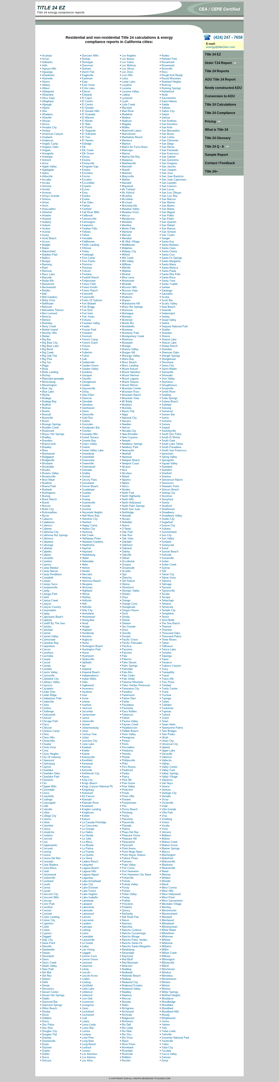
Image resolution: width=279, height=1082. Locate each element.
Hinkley (86, 597)
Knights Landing (91, 809)
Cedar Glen (48, 691)
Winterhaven (169, 978)
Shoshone (167, 362)
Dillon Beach (49, 1008)
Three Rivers (169, 639)
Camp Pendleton (52, 574)
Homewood (88, 616)
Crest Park (48, 903)
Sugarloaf (167, 522)
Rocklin (126, 1060)
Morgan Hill (128, 352)
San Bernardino (171, 130)
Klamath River (90, 802)
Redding (126, 969)
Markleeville (129, 163)
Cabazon (47, 518)
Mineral (126, 274)
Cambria (47, 561)
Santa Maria (169, 264)
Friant (85, 349)
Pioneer (126, 799)
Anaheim (47, 137)
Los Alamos (89, 1057)
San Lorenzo (169, 186)
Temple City (169, 610)
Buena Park (49, 486)
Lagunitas (87, 877)
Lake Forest (89, 890)
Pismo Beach (130, 809)
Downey (46, 1037)
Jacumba (87, 711)
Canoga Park (49, 593)
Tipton (165, 642)
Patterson (127, 714)
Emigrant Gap (90, 166)
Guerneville (88, 502)
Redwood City (130, 982)
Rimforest (127, 1021)
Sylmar (166, 567)
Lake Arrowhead (91, 881)
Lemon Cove (89, 956)
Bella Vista (48, 300)
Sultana (166, 528)
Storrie (165, 502)
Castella (47, 668)
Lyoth (125, 101)
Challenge (48, 711)
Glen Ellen (88, 394)
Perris (125, 744)
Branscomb (49, 443)
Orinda (125, 616)
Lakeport (87, 903)
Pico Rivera (128, 766)
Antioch (46, 160)
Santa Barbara (170, 244)
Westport (167, 916)
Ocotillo (126, 571)
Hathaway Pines (91, 538)
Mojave (126, 300)
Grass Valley (89, 443)
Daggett (46, 936)
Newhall (126, 453)
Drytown (47, 1047)
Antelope (47, 156)
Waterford (167, 858)
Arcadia (46, 179)
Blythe (46, 394)
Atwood (46, 218)
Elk (84, 146)
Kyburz (86, 819)
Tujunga (166, 698)
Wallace (166, 835)
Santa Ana (168, 241)
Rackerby (127, 913)
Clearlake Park (50, 776)
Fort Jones (88, 316)
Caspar (46, 659)
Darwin (46, 952)
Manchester (129, 133)
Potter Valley (129, 894)
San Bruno (168, 133)
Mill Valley (128, 261)
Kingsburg (88, 789)
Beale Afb (48, 280)
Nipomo (126, 479)
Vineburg (167, 819)
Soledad (166, 404)
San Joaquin (169, 169)
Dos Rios (47, 1027)
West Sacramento (172, 900)
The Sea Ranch (171, 623)
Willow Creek (169, 952)
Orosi (125, 629)
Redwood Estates (132, 985)
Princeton (127, 903)
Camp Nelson (50, 571)
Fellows (86, 231)
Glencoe (87, 398)
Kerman (86, 766)
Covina (46, 887)
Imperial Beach (91, 672)
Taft (164, 571)
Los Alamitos (89, 1053)
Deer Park (48, 969)
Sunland (166, 541)
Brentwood (48, 453)
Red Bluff (127, 959)
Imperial (86, 668)
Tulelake (167, 704)
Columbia (47, 825)
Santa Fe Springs (172, 257)
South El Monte (171, 437)
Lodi (84, 1018)
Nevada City (129, 430)
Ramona (127, 923)
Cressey (47, 900)
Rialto (125, 1005)
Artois (45, 202)
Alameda (47, 78)
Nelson (126, 427)
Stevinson (167, 483)
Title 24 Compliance (220, 113)
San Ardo (167, 127)
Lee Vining (88, 949)
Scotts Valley (169, 303)
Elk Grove (88, 153)
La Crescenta (90, 825)
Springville (168, 460)
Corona (46, 854)
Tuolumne (167, 708)
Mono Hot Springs (132, 306)
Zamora (166, 1057)
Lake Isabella (90, 897)
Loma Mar (88, 1027)
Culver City (48, 920)
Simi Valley (168, 378)
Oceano (126, 564)
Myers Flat (128, 411)
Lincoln (86, 972)
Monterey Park (130, 332)
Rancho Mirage (131, 936)
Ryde (165, 94)
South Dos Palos (172, 434)
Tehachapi (168, 600)
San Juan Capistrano (174, 179)
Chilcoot (47, 727)
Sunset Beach (170, 551)
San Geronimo (170, 160)
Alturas (46, 120)
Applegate (48, 169)
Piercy (125, 776)
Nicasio (126, 466)
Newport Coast (130, 463)
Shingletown (169, 359)
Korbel (85, 815)
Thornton (167, 629)
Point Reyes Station (133, 854)
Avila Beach (49, 238)
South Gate (168, 440)
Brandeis (47, 440)
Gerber (86, 385)
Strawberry (168, 512)
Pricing (210, 121)
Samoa (166, 117)
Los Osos (127, 71)
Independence (90, 675)
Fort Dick (87, 310)
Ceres (45, 704)
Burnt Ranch (49, 499)
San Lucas (168, 189)
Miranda (126, 283)
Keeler (85, 750)
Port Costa (128, 868)
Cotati (45, 871)
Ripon (125, 1040)
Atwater (46, 215)
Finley (85, 251)
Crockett (47, 913)
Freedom (87, 332)
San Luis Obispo (171, 192)
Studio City (168, 518)
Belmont (47, 306)
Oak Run (127, 535)
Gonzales (87, 424)
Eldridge (87, 143)
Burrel (45, 502)
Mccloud (127, 202)
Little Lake (88, 988)
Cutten (46, 930)
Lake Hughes (89, 894)
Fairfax (86, 205)
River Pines (128, 1044)
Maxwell (126, 182)
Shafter (166, 329)
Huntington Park (91, 649)
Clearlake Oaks (51, 773)
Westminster (169, 910)
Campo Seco (49, 584)
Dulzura (46, 1060)
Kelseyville (88, 757)
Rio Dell (126, 1024)
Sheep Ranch (169, 345)
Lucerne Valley (130, 91)
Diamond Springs (52, 1005)
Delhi (45, 982)
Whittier (166, 939)
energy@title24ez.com (220, 47)
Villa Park (167, 812)
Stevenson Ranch (172, 479)
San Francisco (170, 153)
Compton (47, 835)
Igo (84, 665)
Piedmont (127, 770)
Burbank (47, 489)
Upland (166, 747)
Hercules (87, 574)
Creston (46, 910)
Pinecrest (127, 789)
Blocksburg (48, 381)
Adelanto (47, 62)
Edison (86, 91)
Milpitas (126, 270)
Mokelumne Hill (131, 303)
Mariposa (127, 160)
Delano (46, 978)
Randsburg (128, 949)
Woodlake (167, 1005)
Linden (86, 978)
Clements (47, 779)
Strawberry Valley (172, 515)
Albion (45, 88)
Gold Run (87, 417)
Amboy (46, 130)
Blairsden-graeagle (53, 378)
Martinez (127, 173)
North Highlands (131, 496)
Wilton (165, 965)
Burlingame (48, 492)
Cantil (45, 597)
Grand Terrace (90, 437)
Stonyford (167, 499)
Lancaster (88, 920)
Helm (85, 564)
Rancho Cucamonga (134, 933)
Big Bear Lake (50, 345)
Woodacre (167, 998)
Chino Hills (48, 737)
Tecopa (166, 597)
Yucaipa (166, 1050)
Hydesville (88, 659)
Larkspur (87, 926)
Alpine (45, 107)
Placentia (127, 819)
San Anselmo (169, 124)
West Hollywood (171, 894)
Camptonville (49, 587)
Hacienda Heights (92, 512)
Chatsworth (48, 714)
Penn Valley (129, 734)
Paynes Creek (130, 724)
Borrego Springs (51, 424)
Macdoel (127, 107)
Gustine (86, 509)
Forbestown (89, 280)
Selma (165, 323)
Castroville (48, 675)
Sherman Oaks (170, 352)
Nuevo (125, 525)
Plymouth (127, 845)
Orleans (126, 623)
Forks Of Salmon (92, 300)
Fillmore (86, 248)
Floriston (87, 264)
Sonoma (166, 421)
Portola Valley (130, 884)
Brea (45, 450)
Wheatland (168, 923)
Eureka (86, 195)
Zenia (165, 1060)
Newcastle (128, 450)
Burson (46, 505)
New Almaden (130, 434)
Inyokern (87, 691)
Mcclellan (127, 199)
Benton (46, 319)
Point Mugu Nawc (132, 851)
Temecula (167, 606)
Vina (164, 815)
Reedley (126, 991)
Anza (45, 163)
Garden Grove (90, 365)
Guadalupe (88, 489)
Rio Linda (127, 1027)
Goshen (86, 430)
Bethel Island (50, 329)
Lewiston (87, 965)
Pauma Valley (130, 721)
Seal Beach (168, 306)
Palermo (127, 659)
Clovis (45, 792)
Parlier (125, 701)
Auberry (46, 221)
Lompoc (86, 1034)
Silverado (167, 375)
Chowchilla (48, 740)
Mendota (127, 221)
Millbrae (126, 264)
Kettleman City (90, 773)
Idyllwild (86, 662)
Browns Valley (50, 473)
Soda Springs (169, 398)
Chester (46, 717)
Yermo (165, 1021)
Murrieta (126, 407)
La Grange (88, 828)
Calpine (46, 554)
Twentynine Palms (172, 727)
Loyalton (127, 84)
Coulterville (48, 877)
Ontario (126, 593)
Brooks (46, 469)
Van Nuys (167, 783)
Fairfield (86, 208)
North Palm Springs (133, 505)
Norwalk (126, 515)
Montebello (128, 326)
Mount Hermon (130, 375)
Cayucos (47, 685)
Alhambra (47, 94)
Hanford (86, 522)
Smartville (167, 388)
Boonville (47, 417)
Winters (166, 982)
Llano (85, 1008)
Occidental (128, 561)
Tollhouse (167, 646)
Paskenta (127, 708)
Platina (126, 828)
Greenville (88, 463)
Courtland (47, 881)
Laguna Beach (90, 868)
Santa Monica (170, 267)
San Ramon (168, 228)
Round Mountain (171, 78)
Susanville (168, 558)
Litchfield (87, 985)
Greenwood (88, 466)
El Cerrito (87, 104)
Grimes (86, 476)
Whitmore (167, 936)
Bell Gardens (49, 297)
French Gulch (90, 342)
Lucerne (126, 88)
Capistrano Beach (52, 616)
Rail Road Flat (130, 916)
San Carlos (168, 137)
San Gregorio (169, 163)
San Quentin (169, 221)
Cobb (45, 806)
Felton (85, 235)
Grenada (87, 469)
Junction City (89, 740)
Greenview (88, 460)
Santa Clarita (169, 251)
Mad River (128, 111)
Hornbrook (88, 633)
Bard (45, 267)
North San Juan (131, 509)
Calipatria (47, 541)
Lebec (85, 946)
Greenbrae (88, 453)
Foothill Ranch (90, 277)
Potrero (126, 890)
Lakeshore (88, 907)
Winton (166, 985)
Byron (45, 515)
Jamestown (88, 714)
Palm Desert (129, 662)
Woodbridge (168, 1001)
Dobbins (47, 1018)
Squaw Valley (169, 463)
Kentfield (87, 760)
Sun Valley (168, 538)
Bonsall (46, 414)
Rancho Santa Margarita (136, 946)
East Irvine (88, 84)
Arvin (45, 205)
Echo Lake (88, 88)
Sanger (166, 238)
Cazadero (47, 688)
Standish (167, 469)
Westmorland (169, 913)
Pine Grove (128, 783)
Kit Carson (88, 796)
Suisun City (168, 525)
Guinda (86, 505)
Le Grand (87, 943)
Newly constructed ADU (223, 88)
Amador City (49, 127)
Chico (45, 724)
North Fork (128, 492)
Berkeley (47, 323)
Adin (44, 65)
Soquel (166, 427)
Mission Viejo (130, 290)
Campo (46, 580)
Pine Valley (128, 786)
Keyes (85, 776)
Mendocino (128, 218)
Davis (45, 959)
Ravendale (128, 952)
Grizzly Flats (89, 479)
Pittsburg (127, 812)
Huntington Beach (92, 646)
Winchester (168, 969)
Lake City (87, 884)
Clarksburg (48, 763)
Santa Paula (169, 270)
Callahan (47, 548)
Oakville (126, 554)
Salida (165, 104)
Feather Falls (89, 228)
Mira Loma (128, 277)
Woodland (167, 1008)
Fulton (85, 355)
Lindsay (86, 982)
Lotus (125, 78)
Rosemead (168, 65)
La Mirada (88, 845)
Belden (46, 290)
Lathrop (86, 930)
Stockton (167, 496)
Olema (125, 584)
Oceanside (128, 567)
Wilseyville (168, 962)
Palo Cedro (128, 675)
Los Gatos (128, 62)
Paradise (127, 691)
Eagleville (87, 75)
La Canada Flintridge (94, 822)
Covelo (46, 884)
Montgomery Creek (133, 336)
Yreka (165, 1044)
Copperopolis (49, 845)
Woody (166, 1014)
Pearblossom (129, 727)
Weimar (166, 874)
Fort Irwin (87, 313)
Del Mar (46, 972)
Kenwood (87, 763)
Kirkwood (87, 792)
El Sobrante (89, 133)
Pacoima (127, 649)
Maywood (127, 186)
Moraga (126, 345)
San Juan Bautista (172, 176)
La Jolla (86, 838)
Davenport (48, 956)
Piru (124, 806)
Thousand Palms (172, 636)
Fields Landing (90, 244)
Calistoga (47, 545)
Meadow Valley (131, 208)
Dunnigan (87, 62)
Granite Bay (89, 440)
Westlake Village (171, 903)
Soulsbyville (169, 430)
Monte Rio (128, 323)
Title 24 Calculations (220, 104)
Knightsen (88, 812)
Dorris (45, 1021)
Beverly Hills (49, 332)
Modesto (127, 297)
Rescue (126, 998)
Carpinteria (48, 646)
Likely (85, 969)
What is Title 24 (216, 129)
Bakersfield (48, 251)
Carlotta (46, 626)
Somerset (167, 411)
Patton (125, 717)
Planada (126, 825)
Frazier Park (89, 329)
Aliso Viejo (48, 98)
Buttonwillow (49, 512)
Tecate (166, 593)
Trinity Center (169, 688)
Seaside (166, 310)
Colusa (46, 828)
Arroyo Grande (50, 195)
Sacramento (169, 98)
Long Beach (89, 1044)
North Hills (128, 499)
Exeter (86, 199)
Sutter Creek (169, 564)
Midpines (127, 248)
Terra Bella (168, 620)
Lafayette (87, 864)
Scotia (165, 297)
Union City (168, 740)
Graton (86, 447)
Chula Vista (49, 747)
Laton (85, 933)
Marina (126, 153)
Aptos (45, 173)
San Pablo (168, 215)
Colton (46, 822)
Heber (85, 558)
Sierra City (168, 365)
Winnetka (167, 975)
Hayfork (86, 548)
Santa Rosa (168, 277)
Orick (125, 613)
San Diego (168, 143)
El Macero (88, 117)
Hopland (87, 629)
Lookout (86, 1047)
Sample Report (216, 154)
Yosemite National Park (175, 1037)
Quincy (126, 910)
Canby (46, 590)
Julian (85, 737)
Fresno (86, 345)
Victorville (167, 802)
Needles (126, 424)
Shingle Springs (171, 355)
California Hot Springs (55, 535)
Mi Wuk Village (131, 241)
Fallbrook (87, 215)
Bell (44, 293)
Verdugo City (169, 792)
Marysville (128, 176)
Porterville (128, 877)
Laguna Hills (89, 871)
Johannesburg (90, 727)
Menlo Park (128, 228)
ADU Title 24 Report (220, 79)
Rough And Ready (172, 75)
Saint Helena (169, 101)
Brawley (46, 447)
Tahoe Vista (169, 577)
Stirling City (168, 492)
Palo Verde (128, 678)
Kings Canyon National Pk (97, 786)
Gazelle (86, 378)
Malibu (125, 127)
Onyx (125, 597)
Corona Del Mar (51, 858)
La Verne (87, 858)
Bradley (46, 437)
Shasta (166, 336)
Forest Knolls (90, 287)
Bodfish (46, 404)
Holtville (86, 606)
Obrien (125, 558)
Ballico (46, 257)
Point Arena (128, 848)
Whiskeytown (169, 926)
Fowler (86, 326)
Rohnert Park (169, 58)
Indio (85, 682)
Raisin (125, 920)
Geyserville (88, 388)
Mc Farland (128, 189)
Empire (86, 169)
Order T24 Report (218, 63)
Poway (126, 897)
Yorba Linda (168, 1031)
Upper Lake (168, 750)
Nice (124, 469)
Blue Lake (48, 391)
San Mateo (168, 208)
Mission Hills (129, 287)
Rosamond (168, 62)
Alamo (46, 81)
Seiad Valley (169, 319)
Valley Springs (170, 773)
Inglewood (88, 685)
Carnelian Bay (50, 642)
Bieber (46, 336)
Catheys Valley (51, 682)
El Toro (86, 137)
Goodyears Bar (91, 427)
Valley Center (169, 766)
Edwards (87, 94)
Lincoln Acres (90, 975)
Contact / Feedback (220, 163)
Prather (126, 900)
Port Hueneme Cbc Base (136, 874)
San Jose (167, 173)
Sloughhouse (169, 385)
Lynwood (127, 98)
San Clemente (170, 140)
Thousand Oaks (171, 633)
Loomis (86, 1050)
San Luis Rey (169, 195)
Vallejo (165, 763)
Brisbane (47, 463)
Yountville (167, 1040)
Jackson (87, 708)
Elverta (86, 160)
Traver (165, 675)
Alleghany (48, 101)
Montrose (127, 339)
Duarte (46, 1050)
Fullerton (87, 352)
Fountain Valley (91, 323)
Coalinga (47, 799)
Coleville (47, 809)
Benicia (46, 316)
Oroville (126, 633)
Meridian (127, 238)
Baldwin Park (50, 254)
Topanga (167, 655)
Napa (125, 414)
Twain (165, 721)
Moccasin (127, 293)
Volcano (166, 832)
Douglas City (49, 1031)
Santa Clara (168, 248)
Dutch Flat (88, 71)
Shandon (167, 332)
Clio (44, 783)
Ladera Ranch (90, 861)
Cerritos (46, 708)
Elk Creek (88, 150)
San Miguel (168, 212)
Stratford (167, 505)
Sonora (166, 424)
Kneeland (87, 806)
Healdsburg (88, 554)
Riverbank (128, 1047)
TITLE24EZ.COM (162, 1078)
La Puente (88, 851)
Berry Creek (49, 326)
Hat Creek (88, 535)
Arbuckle (47, 176)
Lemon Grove (90, 959)
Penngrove (128, 737)
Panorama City (130, 688)
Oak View (127, 538)
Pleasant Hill (129, 838)
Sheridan (167, 349)
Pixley (125, 815)
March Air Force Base (134, 146)
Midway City (129, 251)
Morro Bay (128, 359)
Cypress (47, 933)
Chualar (46, 744)
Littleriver (87, 991)
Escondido (88, 182)
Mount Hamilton (131, 372)
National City (129, 417)
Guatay (86, 499)
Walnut (166, 838)
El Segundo (89, 130)
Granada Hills (90, 434)
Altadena (47, 114)
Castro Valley (50, 672)
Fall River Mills (90, 212)
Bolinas (46, 407)
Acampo (47, 55)
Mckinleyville (129, 205)
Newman (127, 456)
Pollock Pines (130, 858)
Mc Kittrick (128, 192)
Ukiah (165, 737)
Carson (46, 649)
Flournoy (87, 267)
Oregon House (130, 610)
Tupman (166, 711)
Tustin (165, 717)
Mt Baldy (127, 401)
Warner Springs (171, 848)
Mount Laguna (130, 378)
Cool (44, 841)
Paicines (127, 652)
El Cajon (87, 98)
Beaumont (48, 283)
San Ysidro (168, 235)
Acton (45, 58)
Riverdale (127, 1050)
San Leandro (169, 182)
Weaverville (168, 868)
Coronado (47, 861)
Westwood (168, 920)
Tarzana (166, 587)
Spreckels (167, 453)
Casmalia (47, 655)
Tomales (167, 652)
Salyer (165, 114)
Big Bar (46, 339)
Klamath (87, 799)
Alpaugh (47, 104)
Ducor (45, 1057)
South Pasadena (171, 447)
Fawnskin (87, 225)
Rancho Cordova (131, 930)
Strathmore (168, 509)
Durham (86, 68)
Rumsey (166, 84)
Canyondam (49, 610)
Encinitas (87, 173)
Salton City (168, 111)
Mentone (127, 231)
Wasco (166, 851)
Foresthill (87, 293)
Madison (127, 120)
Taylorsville (168, 590)
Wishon (166, 988)
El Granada (88, 114)
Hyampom (88, 655)
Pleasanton (128, 841)
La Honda (87, 835)
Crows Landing (50, 916)
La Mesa (87, 841)
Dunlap (86, 58)
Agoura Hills (49, 68)
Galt (84, 359)
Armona (46, 186)
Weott (165, 884)
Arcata (46, 182)
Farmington (88, 221)
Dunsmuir (87, 65)
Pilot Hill (127, 779)
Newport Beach (131, 460)
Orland (125, 620)
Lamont (86, 916)
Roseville (167, 68)
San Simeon (169, 231)
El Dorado (88, 107)
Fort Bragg (88, 306)
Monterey (127, 329)
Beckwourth (49, 287)
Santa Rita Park (171, 274)
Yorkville (167, 1034)
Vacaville (167, 753)
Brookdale (48, 466)
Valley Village (169, 776)
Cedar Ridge (49, 695)
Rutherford (168, 91)
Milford (126, 254)
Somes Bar (168, 414)
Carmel (46, 633)
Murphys (127, 404)
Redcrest (127, 965)
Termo (165, 616)
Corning (46, 851)
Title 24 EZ (213, 54)
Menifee (126, 225)
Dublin (45, 1053)
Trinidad (166, 685)
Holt (84, 603)
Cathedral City (50, 678)
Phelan (126, 757)
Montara (126, 316)
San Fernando (170, 150)
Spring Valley (169, 456)
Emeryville (88, 163)
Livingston (88, 1005)
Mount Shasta (130, 381)
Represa (127, 995)
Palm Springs (130, 665)
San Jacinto (169, 166)
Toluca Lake (169, 649)
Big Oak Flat (49, 355)
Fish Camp (88, 257)
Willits (165, 949)
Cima (45, 750)
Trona (165, 691)
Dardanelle (48, 949)
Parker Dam (129, 698)
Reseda (126, 1001)
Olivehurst (128, 587)
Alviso (45, 124)
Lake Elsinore (90, 887)
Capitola (47, 620)
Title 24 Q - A (217, 146)
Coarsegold (48, 802)
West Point (168, 897)
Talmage (167, 584)
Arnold (46, 189)
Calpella (46, 551)
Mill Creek (128, 257)
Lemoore (87, 962)
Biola (45, 368)
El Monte (87, 120)
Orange (126, 600)
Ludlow (126, 94)
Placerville (128, 822)
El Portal (87, 127)
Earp (84, 81)
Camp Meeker (50, 567)
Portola (126, 881)
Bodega (46, 398)
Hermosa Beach (91, 580)
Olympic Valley (131, 590)
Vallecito (167, 760)
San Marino (168, 202)
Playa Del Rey (130, 832)
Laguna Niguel (90, 874)
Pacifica (126, 646)
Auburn (46, 225)
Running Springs (171, 88)
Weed (165, 871)
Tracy (165, 668)
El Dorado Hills (90, 111)
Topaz (165, 659)
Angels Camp (50, 143)
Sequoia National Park (175, 326)
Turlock (166, 714)
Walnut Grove (170, 845)
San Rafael (168, 225)
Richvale (127, 1014)
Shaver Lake (169, 342)
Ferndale (87, 238)
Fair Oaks (88, 202)
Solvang (166, 407)
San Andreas (169, 120)
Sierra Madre (169, 368)
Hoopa (85, 626)
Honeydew (88, 620)
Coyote (46, 890)
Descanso (48, 988)
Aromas (46, 192)
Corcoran (47, 848)
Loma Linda (89, 1024)
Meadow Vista (130, 212)
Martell (126, 169)
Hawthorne (88, 545)
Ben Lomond (49, 313)
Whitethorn (168, 933)
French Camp (90, 339)
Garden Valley (90, 368)
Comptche (48, 832)
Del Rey (46, 975)
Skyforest (167, 381)
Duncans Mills (90, 55)
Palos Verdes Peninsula (136, 685)
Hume (85, 642)
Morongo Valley (131, 355)
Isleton (86, 701)
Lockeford (88, 1011)
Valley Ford (168, 770)
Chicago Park (50, 721)
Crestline (47, 907)
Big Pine (47, 359)
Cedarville (48, 701)
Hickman (87, 587)
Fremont (87, 336)
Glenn (85, 411)
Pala (124, 655)
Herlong (86, 577)
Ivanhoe (86, 704)
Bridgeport (48, 456)
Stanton (166, 476)
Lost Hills (127, 75)
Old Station (128, 580)
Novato (126, 518)
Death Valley (49, 965)
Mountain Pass (131, 391)
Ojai (124, 574)
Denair (46, 985)
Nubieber (127, 522)
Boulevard (48, 430)
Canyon (46, 603)
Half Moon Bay (90, 515)
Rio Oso (126, 1034)
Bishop (46, 375)
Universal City (170, 744)
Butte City (48, 509)
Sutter (165, 561)
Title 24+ (211, 171)
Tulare (165, 701)
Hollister (87, 600)
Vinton (165, 822)
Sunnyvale (168, 545)
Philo (125, 763)
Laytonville (88, 939)
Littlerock (87, 995)
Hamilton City (90, 518)
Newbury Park (130, 447)
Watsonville (168, 861)
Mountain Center (131, 388)
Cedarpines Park (52, 698)
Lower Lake (128, 81)
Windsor (166, 972)
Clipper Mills (49, 786)
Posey (125, 887)
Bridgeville (48, 460)
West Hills (168, 890)
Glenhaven (88, 407)
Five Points (88, 261)
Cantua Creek (50, 600)
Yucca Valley (169, 1053)
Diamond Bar (49, 1001)
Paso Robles (129, 711)
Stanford (167, 473)
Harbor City (88, 528)
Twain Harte (168, 724)
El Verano (87, 140)
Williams (167, 946)
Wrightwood (168, 1018)
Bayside (47, 277)
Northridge (128, 512)
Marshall (127, 166)
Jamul (85, 717)
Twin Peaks (168, 734)
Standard (167, 466)
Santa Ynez (168, 280)
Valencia (167, 757)
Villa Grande (169, 809)
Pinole (125, 792)
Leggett (86, 952)
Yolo (164, 1027)
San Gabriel (168, 156)
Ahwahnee (48, 75)
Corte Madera (50, 864)
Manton (126, 143)
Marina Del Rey (131, 156)
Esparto (86, 186)
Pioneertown (129, 802)
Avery (45, 235)
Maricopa (127, 150)
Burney (46, 496)
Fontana (87, 274)
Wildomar (167, 943)
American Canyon (52, 133)
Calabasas (48, 522)
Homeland (88, 613)
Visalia (166, 825)
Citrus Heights (50, 753)
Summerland (169, 531)
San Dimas (168, 146)
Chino (45, 734)
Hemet (86, 567)
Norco (125, 486)
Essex (85, 189)
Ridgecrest (128, 1018)
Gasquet (87, 375)
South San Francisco (174, 450)
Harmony (87, 531)
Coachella (48, 796)
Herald (85, 571)
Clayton (46, 766)
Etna (84, 192)
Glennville (88, 414)
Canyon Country (51, 606)
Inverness (88, 688)
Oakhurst (127, 545)
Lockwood (88, 1014)
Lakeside (87, 910)
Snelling (166, 394)
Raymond (127, 956)
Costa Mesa (49, 868)
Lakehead (87, 900)
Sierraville (167, 372)
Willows (166, 956)
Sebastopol (168, 313)
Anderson (47, 140)
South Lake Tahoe (172, 443)
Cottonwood (49, 874)
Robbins (126, 1057)
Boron (45, 421)
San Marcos (169, 199)
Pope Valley (129, 864)
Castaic (46, 665)
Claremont (48, 760)
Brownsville (49, 476)
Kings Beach (89, 783)
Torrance (167, 662)
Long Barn (88, 1040)
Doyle (45, 1044)
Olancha (127, 577)
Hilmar (85, 593)
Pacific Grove (130, 639)
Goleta (86, 421)
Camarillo (47, 558)
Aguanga (47, 71)
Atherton (47, 212)
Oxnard (126, 636)
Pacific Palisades (132, 642)
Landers (86, 923)
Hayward (87, 551)
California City (50, 531)
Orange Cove (129, 603)
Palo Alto (127, 672)
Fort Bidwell (89, 303)
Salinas (166, 107)
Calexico (47, 525)
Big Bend (47, 349)
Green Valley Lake (93, 450)
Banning (47, 264)
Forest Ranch (90, 290)
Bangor (46, 261)
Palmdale (127, 668)
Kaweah (86, 747)
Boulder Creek (50, 427)
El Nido (86, 124)
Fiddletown (88, 241)
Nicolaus (127, 473)
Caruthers (48, 652)
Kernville (87, 770)
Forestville (88, 297)
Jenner (86, 724)
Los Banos (128, 58)
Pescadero (128, 747)
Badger (46, 244)
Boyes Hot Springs (53, 434)
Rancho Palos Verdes (134, 939)
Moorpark (127, 342)
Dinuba (46, 1011)
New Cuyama (129, 437)
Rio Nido (127, 1031)
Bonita (46, 411)
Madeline (127, 114)
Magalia (126, 124)
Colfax (46, 812)
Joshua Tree (89, 734)
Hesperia (87, 584)
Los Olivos (128, 68)
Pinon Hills (128, 796)
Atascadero (49, 208)
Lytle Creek (128, 104)
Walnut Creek (169, 841)
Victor (165, 799)
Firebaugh (88, 254)
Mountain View (130, 398)
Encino (86, 176)
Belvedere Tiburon (53, 310)
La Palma (87, 848)
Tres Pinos (168, 682)
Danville (46, 946)
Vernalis (166, 796)
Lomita (86, 1031)
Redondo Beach (131, 975)
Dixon (45, 1014)
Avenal (46, 231)
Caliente (47, 528)
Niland (125, 476)
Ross (165, 71)
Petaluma (127, 750)
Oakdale (127, 541)
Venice (166, 786)
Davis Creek (49, 962)
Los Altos (87, 1060)
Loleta (85, 1021)
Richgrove (128, 1008)
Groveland (88, 483)
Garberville (88, 362)
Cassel (46, 662)
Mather (126, 179)
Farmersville (89, 218)
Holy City (87, 610)
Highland (87, 590)
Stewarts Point (170, 486)
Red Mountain (130, 962)
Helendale (88, 561)
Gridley (86, 473)
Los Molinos (129, 65)
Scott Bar (167, 300)
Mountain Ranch (131, 394)
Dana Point (48, 943)
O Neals (126, 528)
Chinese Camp (50, 730)
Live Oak (87, 998)
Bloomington (49, 385)
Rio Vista (127, 1037)
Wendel (166, 881)
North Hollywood (131, 502)
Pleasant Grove (131, 835)
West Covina (169, 887)
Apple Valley (49, 166)
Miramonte (128, 280)
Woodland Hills (170, 1011)
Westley (166, 907)
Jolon (85, 730)
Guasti (86, 496)
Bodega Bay (49, 401)
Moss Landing (130, 365)
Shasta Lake (169, 339)
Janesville (88, 721)
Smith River (168, 391)
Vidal (164, 806)
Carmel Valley (50, 636)
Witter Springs (170, 991)
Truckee (166, 695)
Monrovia (127, 310)
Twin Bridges (169, 730)
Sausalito (167, 293)
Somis (165, 417)
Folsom (86, 270)
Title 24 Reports (217, 71)
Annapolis (48, 153)
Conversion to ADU (220, 96)
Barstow (47, 270)
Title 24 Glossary (218, 138)
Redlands (127, 972)
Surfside (166, 554)
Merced (126, 235)
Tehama (166, 603)
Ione (84, 695)
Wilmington (168, 959)
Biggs (45, 365)
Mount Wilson (130, 385)
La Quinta (87, 854)
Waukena (167, 864)
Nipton (125, 483)
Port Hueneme (130, 871)
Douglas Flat (49, 1034)
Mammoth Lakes (132, 130)
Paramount (128, 695)
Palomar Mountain (132, 682)
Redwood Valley (131, 988)
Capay (46, 613)
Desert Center (50, 991)
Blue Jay (47, 388)
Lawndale (87, 936)
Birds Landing (50, 372)
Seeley (166, 316)
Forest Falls (89, 283)
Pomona (127, 861)
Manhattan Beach (132, 137)
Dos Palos (48, 1024)
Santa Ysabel (169, 283)
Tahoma (166, 580)
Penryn (126, 740)
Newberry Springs (132, 443)
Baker (45, 248)
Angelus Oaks (50, 146)
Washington (168, 854)
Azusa (46, 241)
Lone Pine (88, 1037)
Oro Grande (128, 626)
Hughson (87, 639)
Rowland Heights (171, 81)
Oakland (127, 548)
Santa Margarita (171, 261)
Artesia (46, 199)
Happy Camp (89, 525)
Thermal (166, 626)
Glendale (87, 401)
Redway (126, 978)
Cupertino (47, 923)
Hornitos (87, 636)
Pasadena (128, 704)
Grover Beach (90, 486)
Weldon (166, 877)
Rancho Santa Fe (132, 943)
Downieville (48, 1040)
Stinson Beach (170, 489)
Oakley (126, 551)
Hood (85, 623)
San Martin (168, 205)
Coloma (46, 819)
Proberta (127, 907)
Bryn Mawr (48, 479)
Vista (165, 828)
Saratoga (167, 290)
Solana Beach (170, 401)
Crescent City (50, 894)
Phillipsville (128, 760)
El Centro (87, 101)
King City (87, 779)
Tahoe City (168, 574)
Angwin (46, 150)
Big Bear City (50, 342)
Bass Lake (48, 274)
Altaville (46, 117)
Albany (46, 84)
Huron (85, 652)
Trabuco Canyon (171, 665)
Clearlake (47, 770)
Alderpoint (48, 91)
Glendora (87, 404)
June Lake (88, 744)
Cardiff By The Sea (53, 623)
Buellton (47, 483)
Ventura (166, 789)
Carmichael (48, 639)
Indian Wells (89, 678)
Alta (44, 111)
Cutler (45, 926)
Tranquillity (168, 672)
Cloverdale (48, 789)
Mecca (126, 215)
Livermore (88, 1001)
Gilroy (85, 391)
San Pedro (168, 218)
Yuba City (167, 1047)
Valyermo (167, 779)
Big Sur (46, 362)
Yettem (166, 1024)
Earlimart (87, 78)
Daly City (47, 939)
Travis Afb (168, 678)
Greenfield (88, 456)
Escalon (87, 179)
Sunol (165, 548)
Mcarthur (127, 195)
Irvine (85, 698)
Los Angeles (129, 55)
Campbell (47, 577)
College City (49, 815)
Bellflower (48, 303)
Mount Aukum (130, 368)
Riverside (127, 1053)
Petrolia (126, 753)
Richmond (128, 1011)
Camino (46, 564)
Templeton (168, 613)
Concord (47, 838)
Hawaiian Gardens (92, 541)
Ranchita (127, 926)
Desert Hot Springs (53, 995)
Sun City (167, 535)
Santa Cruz (168, 254)
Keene (85, 753)
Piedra (125, 773)
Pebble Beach (130, 730)
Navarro (126, 421)
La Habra (87, 832)
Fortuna (86, 319)
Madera (126, 117)
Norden (126, 489)
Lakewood (88, 913)
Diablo (45, 998)
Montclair (127, 319)
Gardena (87, 372)
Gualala (86, 492)
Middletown (128, 244)
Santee (166, 287)
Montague (127, 313)
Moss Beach (129, 362)
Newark (126, 440)
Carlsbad (47, 629)
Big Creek (48, 352)
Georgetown (89, 381)
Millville (126, 267)
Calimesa (47, 538)
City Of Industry (51, 757)
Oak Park (127, 531)
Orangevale (128, 606)
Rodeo (165, 55)
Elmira (85, 156)
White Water (169, 930)
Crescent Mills (50, 897)
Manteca (127, 140)
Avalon (46, 228)
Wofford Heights (171, 995)
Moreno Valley (130, 349)
